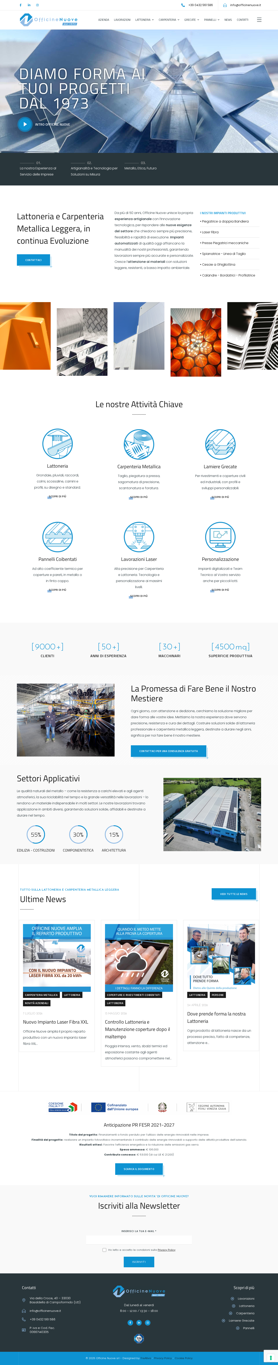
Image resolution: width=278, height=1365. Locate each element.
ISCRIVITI (139, 1261)
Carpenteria (167, 20)
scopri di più (57, 496)
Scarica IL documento (139, 1169)
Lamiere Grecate (220, 466)
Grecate (190, 20)
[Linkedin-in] (29, 5)
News (228, 20)
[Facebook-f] (20, 5)
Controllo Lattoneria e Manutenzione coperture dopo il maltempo (137, 1029)
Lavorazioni (122, 20)
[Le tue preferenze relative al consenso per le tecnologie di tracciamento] (271, 1358)
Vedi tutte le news (233, 894)
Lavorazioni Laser (139, 559)
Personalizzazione (220, 559)
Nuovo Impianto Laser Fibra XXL (55, 1021)
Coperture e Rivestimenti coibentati (133, 995)
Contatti (242, 20)
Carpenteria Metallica (139, 466)
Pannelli (210, 20)
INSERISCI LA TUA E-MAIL (139, 1231)
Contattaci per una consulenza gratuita (168, 751)
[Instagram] (37, 5)
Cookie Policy (184, 1358)
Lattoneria (142, 20)
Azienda (103, 20)
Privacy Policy (166, 1250)
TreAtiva (145, 1358)
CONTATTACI (33, 260)
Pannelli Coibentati (57, 559)
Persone (218, 995)
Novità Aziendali (36, 1003)
